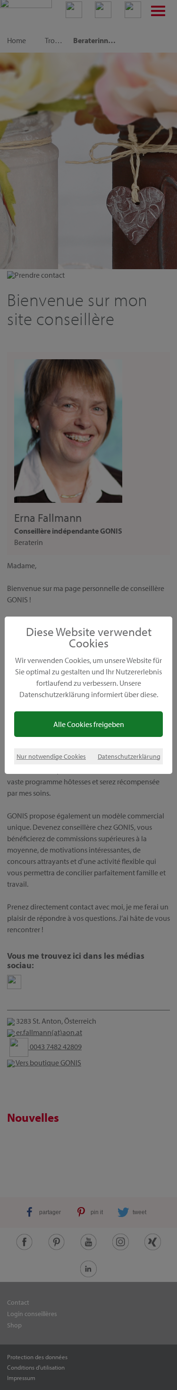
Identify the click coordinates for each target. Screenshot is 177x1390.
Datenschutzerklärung (129, 756)
